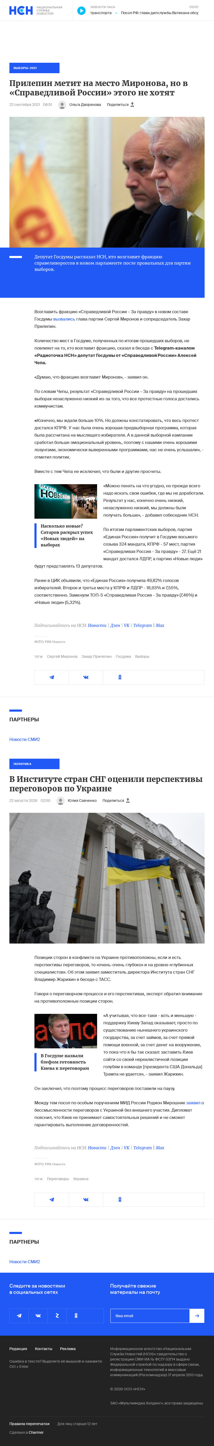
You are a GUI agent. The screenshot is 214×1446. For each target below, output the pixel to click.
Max (160, 625)
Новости (97, 625)
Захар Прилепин (97, 656)
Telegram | (144, 625)
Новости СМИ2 (24, 739)
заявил (193, 1103)
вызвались (64, 319)
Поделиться (118, 104)
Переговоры (58, 1178)
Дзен (115, 625)
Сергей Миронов (62, 656)
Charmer (36, 1432)
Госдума (123, 656)
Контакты (43, 1348)
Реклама (68, 1348)
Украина (80, 1178)
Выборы (142, 656)
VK (126, 625)
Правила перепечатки (29, 1423)
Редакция (18, 1348)
